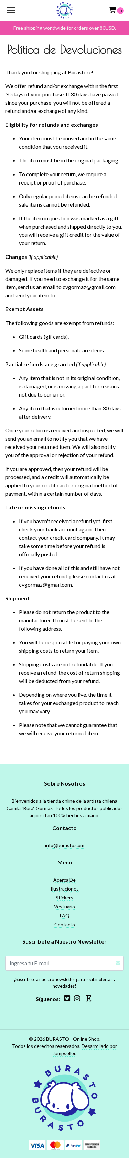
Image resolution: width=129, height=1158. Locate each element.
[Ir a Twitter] (67, 999)
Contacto (64, 924)
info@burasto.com (64, 845)
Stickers (64, 898)
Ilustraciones (65, 889)
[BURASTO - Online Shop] (64, 10)
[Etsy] (88, 999)
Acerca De (64, 880)
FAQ (64, 915)
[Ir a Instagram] (77, 999)
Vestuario (64, 906)
